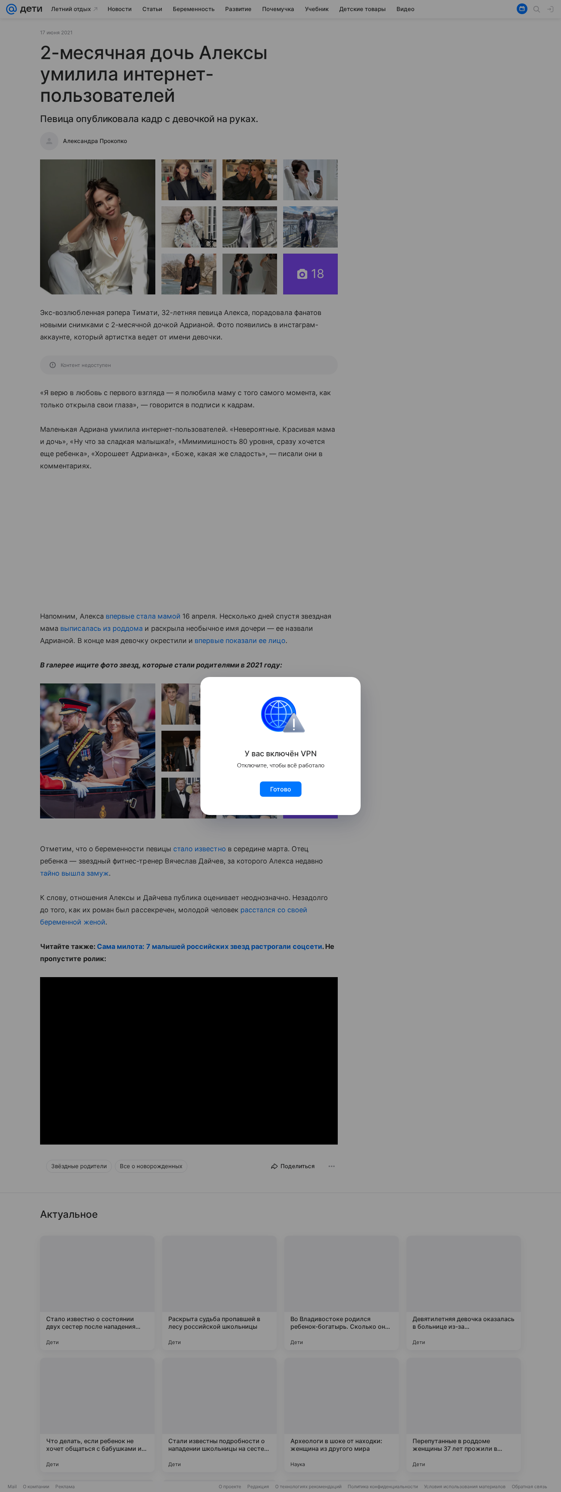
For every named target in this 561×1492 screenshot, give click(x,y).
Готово (280, 789)
